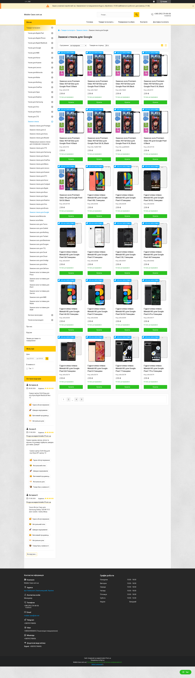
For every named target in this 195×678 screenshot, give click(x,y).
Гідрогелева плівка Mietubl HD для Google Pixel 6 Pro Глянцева (154, 311)
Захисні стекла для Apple (39, 188)
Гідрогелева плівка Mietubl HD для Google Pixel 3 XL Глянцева (126, 254)
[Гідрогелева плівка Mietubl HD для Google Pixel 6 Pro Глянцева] (155, 292)
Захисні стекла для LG (38, 130)
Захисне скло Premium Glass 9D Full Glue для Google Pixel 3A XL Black (98, 141)
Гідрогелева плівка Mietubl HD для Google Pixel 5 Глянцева (98, 311)
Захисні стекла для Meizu (39, 164)
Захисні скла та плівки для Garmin (39, 292)
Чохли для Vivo (33, 107)
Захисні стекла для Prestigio (40, 126)
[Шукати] (136, 14)
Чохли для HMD (33, 53)
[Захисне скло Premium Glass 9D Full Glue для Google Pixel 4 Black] (71, 121)
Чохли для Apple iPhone (36, 38)
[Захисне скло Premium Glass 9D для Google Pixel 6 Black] (155, 121)
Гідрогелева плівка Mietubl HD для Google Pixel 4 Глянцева (126, 197)
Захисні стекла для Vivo (38, 204)
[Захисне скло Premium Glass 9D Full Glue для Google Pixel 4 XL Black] (127, 121)
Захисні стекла (82, 30)
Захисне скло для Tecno (38, 224)
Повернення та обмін (126, 22)
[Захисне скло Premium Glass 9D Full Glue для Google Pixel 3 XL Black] (155, 64)
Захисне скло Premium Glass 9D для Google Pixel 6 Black (155, 141)
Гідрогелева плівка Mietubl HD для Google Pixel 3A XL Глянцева (154, 197)
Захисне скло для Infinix (38, 264)
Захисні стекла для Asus (39, 192)
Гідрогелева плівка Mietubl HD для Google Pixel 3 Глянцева (98, 254)
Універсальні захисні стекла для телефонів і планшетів (40, 143)
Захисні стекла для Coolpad (40, 184)
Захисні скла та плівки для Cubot (39, 280)
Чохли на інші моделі (35, 320)
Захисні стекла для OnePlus (40, 160)
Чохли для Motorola (35, 72)
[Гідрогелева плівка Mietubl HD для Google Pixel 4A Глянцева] (155, 235)
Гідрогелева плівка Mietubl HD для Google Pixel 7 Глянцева (126, 368)
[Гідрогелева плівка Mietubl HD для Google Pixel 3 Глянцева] (99, 235)
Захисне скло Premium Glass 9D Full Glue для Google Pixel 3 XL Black (154, 84)
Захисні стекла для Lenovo (39, 168)
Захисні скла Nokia (36, 220)
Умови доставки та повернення (33, 340)
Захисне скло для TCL (38, 248)
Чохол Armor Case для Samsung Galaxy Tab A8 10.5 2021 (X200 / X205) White (39, 509)
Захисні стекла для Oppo (39, 196)
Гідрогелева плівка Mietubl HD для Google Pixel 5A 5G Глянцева (126, 311)
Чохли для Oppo (34, 92)
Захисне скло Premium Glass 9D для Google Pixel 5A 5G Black (70, 197)
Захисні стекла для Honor (39, 180)
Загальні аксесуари (35, 315)
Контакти (143, 22)
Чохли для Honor (34, 58)
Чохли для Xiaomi (34, 112)
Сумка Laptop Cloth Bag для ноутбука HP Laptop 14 (40, 452)
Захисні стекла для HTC (38, 176)
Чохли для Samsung (35, 102)
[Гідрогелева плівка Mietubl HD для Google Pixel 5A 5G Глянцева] (127, 292)
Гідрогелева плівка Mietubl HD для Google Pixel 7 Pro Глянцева (154, 368)
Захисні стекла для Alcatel (39, 138)
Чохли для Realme (35, 97)
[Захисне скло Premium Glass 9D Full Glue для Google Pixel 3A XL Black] (99, 121)
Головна (89, 22)
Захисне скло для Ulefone (39, 268)
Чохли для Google (34, 48)
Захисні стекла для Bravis (39, 208)
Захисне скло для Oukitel (39, 228)
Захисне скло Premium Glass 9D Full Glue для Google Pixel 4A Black (126, 84)
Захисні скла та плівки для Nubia (39, 302)
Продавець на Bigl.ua (97, 660)
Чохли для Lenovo (34, 67)
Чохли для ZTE (33, 117)
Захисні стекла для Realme (40, 200)
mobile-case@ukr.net (31, 615)
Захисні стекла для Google (39, 212)
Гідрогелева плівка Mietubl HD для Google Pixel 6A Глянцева (69, 368)
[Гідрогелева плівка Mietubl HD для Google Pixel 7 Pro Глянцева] (155, 349)
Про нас (29, 326)
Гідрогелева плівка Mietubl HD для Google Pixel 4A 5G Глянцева (69, 311)
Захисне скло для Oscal (38, 252)
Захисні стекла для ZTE (38, 148)
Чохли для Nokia (34, 77)
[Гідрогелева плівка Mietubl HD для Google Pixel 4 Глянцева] (127, 178)
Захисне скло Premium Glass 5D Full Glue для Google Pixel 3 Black (69, 84)
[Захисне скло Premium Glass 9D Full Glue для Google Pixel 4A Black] (127, 64)
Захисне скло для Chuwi (38, 256)
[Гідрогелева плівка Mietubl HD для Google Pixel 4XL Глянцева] (99, 178)
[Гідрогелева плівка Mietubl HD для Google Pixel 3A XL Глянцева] (155, 178)
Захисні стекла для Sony (39, 134)
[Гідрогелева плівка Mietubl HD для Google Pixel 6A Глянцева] (71, 349)
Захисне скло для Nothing (39, 232)
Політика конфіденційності (113, 662)
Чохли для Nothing (35, 82)
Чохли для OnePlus (35, 87)
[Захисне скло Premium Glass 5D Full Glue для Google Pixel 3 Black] (71, 64)
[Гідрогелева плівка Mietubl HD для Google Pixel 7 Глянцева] (127, 349)
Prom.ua (108, 658)
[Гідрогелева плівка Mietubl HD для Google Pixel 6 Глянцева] (99, 349)
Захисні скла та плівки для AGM (39, 309)
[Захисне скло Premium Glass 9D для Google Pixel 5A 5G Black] (71, 178)
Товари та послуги (106, 22)
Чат (187, 672)
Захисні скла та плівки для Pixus (39, 273)
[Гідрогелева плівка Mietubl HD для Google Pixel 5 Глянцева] (99, 292)
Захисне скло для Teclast (39, 236)
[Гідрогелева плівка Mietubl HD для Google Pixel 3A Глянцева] (71, 235)
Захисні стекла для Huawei (39, 172)
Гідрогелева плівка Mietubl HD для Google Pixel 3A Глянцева (69, 254)
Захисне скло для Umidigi (39, 260)
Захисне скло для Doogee (39, 244)
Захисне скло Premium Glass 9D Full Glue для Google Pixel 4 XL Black (126, 141)
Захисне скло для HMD (38, 297)
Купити (71, 102)
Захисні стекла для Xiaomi (39, 156)
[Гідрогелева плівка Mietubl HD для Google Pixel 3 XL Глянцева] (127, 235)
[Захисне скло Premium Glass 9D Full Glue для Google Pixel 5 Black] (99, 64)
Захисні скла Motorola (38, 216)
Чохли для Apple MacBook (37, 43)
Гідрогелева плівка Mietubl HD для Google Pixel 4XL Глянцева (98, 197)
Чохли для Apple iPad (36, 33)
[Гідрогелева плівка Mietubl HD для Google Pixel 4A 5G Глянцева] (71, 292)
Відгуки (29, 332)
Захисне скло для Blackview (40, 240)
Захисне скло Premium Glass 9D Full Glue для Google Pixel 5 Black (98, 84)
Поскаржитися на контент (95, 662)
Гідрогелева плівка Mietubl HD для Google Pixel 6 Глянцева (98, 368)
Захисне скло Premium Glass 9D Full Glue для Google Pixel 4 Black (69, 141)
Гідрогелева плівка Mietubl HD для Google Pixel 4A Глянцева (154, 254)
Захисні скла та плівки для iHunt (39, 286)
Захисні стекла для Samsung (40, 152)
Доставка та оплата (161, 22)
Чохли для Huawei (34, 63)
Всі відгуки (31, 554)
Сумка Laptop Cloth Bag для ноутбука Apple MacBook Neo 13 (39, 395)
